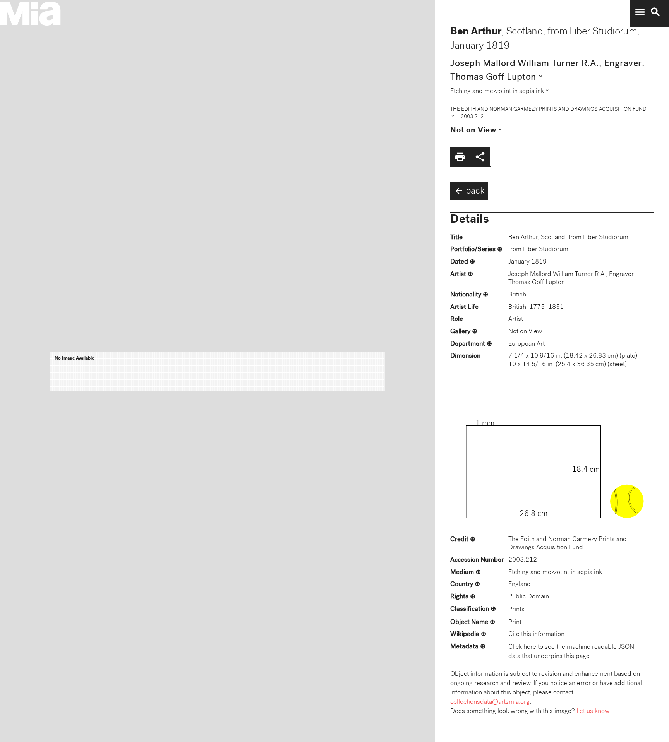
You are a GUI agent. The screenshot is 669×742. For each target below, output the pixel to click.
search (655, 12)
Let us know (592, 711)
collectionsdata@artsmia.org (490, 702)
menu (640, 12)
